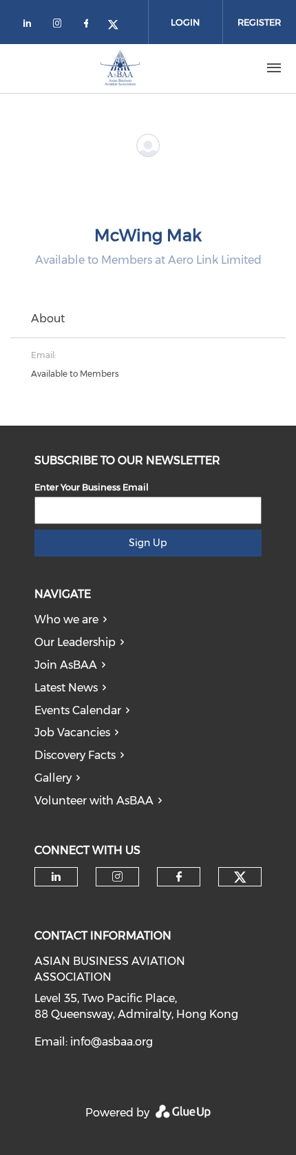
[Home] (120, 68)
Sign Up (148, 543)
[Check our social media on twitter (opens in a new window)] (117, 25)
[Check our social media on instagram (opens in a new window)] (60, 25)
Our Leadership (75, 642)
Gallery (53, 777)
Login (185, 22)
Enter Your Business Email (91, 486)
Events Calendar (77, 710)
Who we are (66, 619)
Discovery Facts (75, 755)
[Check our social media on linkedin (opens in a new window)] (31, 25)
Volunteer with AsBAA (94, 800)
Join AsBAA (65, 665)
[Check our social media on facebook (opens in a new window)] (88, 25)
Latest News (66, 687)
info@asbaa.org (111, 1041)
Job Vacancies (72, 732)
